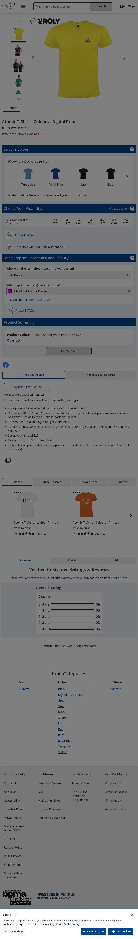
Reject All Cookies (120, 931)
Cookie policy (72, 924)
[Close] (132, 915)
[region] (69, 924)
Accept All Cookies (93, 931)
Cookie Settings (14, 931)
